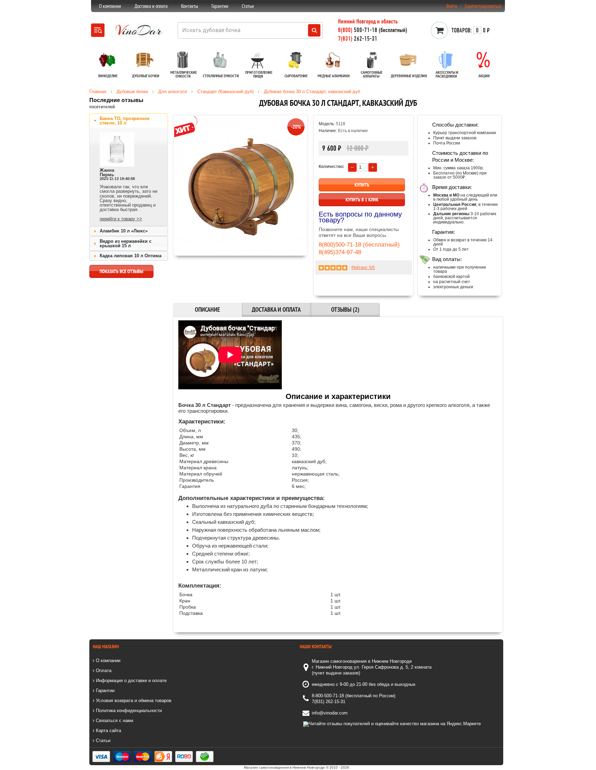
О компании (110, 6)
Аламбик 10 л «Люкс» (124, 230)
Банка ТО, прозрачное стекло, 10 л (124, 121)
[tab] (128, 120)
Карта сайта (108, 730)
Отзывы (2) (345, 309)
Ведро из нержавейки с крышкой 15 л (125, 243)
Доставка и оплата (151, 6)
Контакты (189, 6)
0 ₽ (470, 30)
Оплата (103, 670)
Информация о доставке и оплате (131, 680)
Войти (451, 6)
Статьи (248, 6)
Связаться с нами (114, 720)
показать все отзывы (121, 271)
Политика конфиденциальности (128, 710)
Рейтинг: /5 (363, 267)
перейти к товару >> (121, 218)
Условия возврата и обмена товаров (133, 700)
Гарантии (219, 6)
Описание (207, 309)
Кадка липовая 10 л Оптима (130, 255)
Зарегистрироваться (482, 6)
